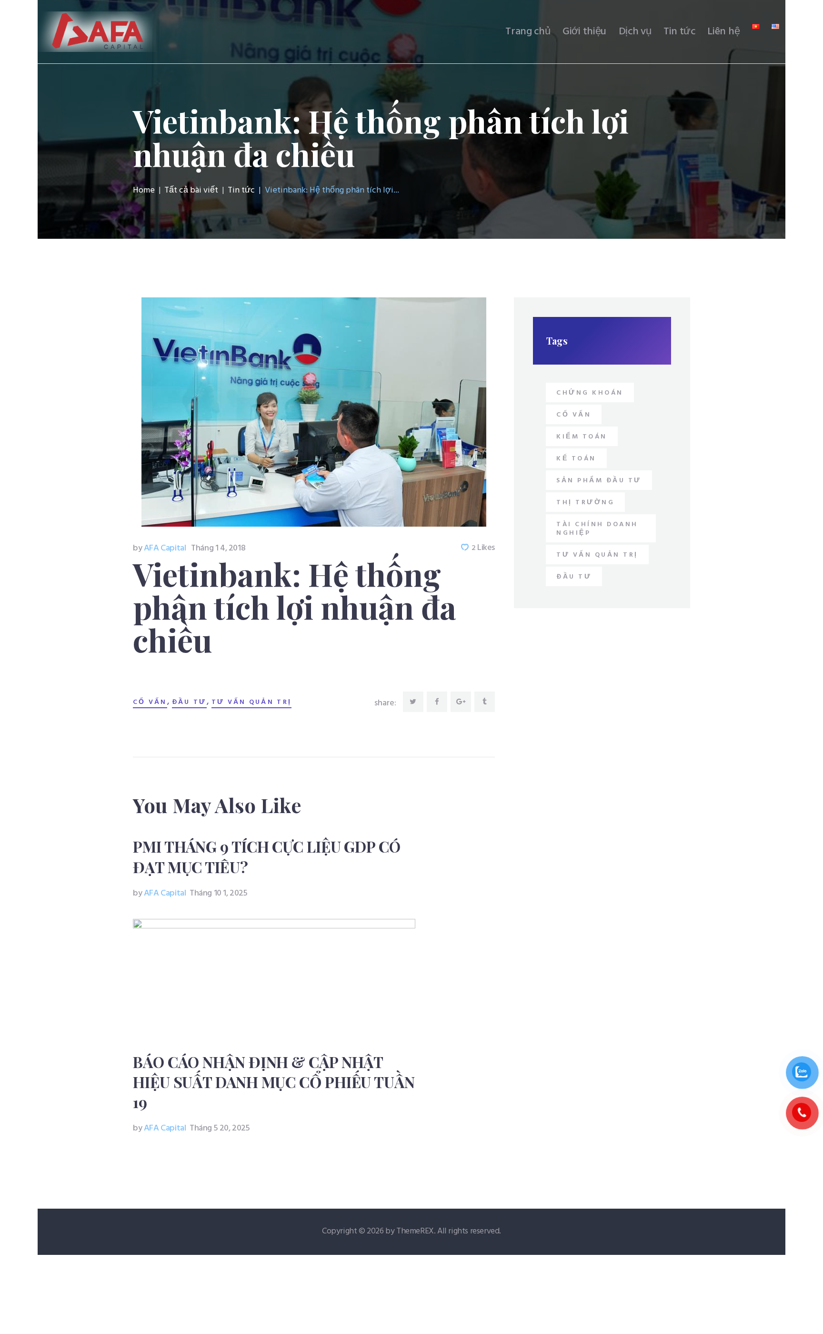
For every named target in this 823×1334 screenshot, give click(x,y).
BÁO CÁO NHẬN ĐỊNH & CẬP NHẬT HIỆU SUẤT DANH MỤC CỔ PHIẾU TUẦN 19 (274, 1082)
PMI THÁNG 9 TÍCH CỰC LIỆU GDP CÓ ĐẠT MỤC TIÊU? (267, 856)
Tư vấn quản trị (251, 702)
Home (144, 190)
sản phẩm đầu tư (599, 480)
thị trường (585, 502)
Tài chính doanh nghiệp (597, 529)
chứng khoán (589, 392)
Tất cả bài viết (191, 190)
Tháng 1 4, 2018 (218, 548)
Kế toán (576, 458)
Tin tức (241, 190)
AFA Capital (160, 548)
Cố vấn (150, 702)
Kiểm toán (581, 436)
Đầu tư (189, 702)
